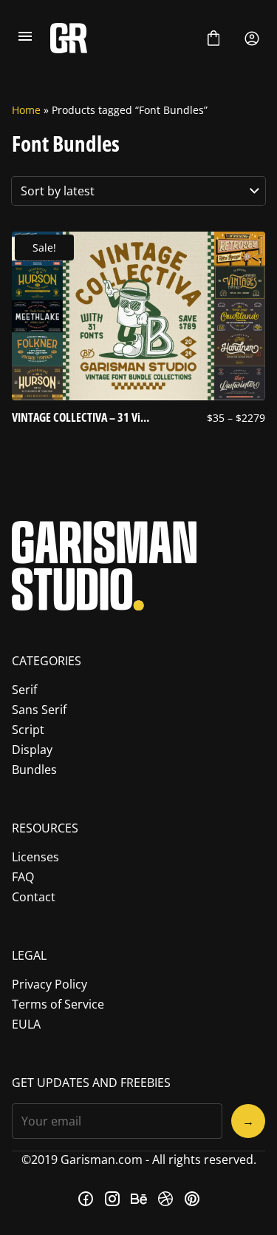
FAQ (23, 877)
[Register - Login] (252, 38)
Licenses (35, 857)
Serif (24, 690)
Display (32, 749)
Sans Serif (39, 709)
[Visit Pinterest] (192, 1198)
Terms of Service (58, 1004)
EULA (26, 1024)
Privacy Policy (49, 984)
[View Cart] (213, 38)
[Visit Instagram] (112, 1198)
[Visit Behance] (139, 1198)
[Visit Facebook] (85, 1198)
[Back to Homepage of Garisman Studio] (119, 38)
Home (26, 110)
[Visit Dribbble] (165, 1198)
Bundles (34, 769)
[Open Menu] (25, 38)
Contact (33, 897)
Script (28, 729)
